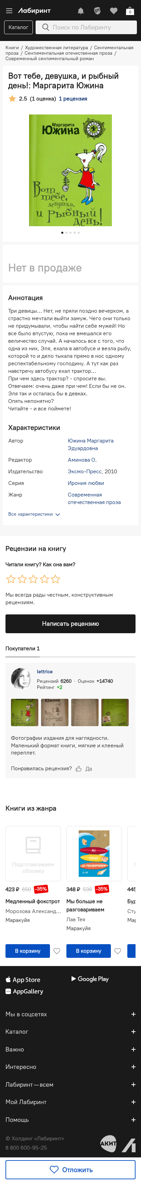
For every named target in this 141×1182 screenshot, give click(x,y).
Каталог (18, 27)
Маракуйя (17, 920)
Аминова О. (82, 460)
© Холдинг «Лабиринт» (34, 1138)
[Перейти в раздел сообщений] (81, 11)
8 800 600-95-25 (26, 1147)
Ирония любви (86, 483)
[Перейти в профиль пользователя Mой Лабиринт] (97, 11)
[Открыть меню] (9, 11)
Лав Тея (75, 919)
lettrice (45, 672)
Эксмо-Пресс (85, 471)
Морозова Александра (33, 911)
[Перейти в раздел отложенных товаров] (113, 11)
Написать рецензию (70, 623)
